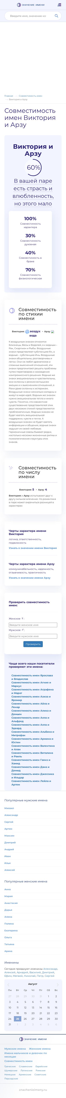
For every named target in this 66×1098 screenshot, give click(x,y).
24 (9, 1018)
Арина (8, 951)
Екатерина (11, 930)
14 (40, 1007)
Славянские (25, 1066)
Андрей (9, 849)
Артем (8, 828)
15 (48, 1007)
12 (25, 1007)
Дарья (8, 909)
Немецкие (9, 1074)
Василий (35, 972)
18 (17, 1013)
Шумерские (10, 1070)
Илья (7, 863)
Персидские (11, 1078)
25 (17, 1018)
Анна (7, 889)
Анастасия (11, 903)
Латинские (26, 1070)
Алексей (9, 870)
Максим (9, 835)
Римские (40, 1070)
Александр (11, 815)
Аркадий (22, 972)
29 (25, 996)
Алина (8, 916)
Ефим (8, 975)
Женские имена (40, 1048)
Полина (9, 923)
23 (56, 1013)
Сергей (8, 821)
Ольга (8, 937)
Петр (40, 975)
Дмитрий (10, 842)
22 (48, 1013)
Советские (40, 1074)
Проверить (33, 644)
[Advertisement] (33, 59)
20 (33, 1013)
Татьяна (9, 944)
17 (10, 1013)
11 (17, 1007)
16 (56, 1007)
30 (33, 996)
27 (9, 996)
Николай (30, 975)
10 (10, 1007)
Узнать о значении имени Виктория (33, 548)
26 (25, 1018)
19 (25, 1013)
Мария (8, 896)
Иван (7, 856)
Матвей (18, 975)
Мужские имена (15, 1048)
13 (33, 1007)
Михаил (9, 808)
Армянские (25, 1074)
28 (17, 996)
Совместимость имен (18, 1061)
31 (41, 996)
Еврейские (41, 1066)
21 (41, 1013)
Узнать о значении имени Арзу (30, 577)
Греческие (10, 1066)
